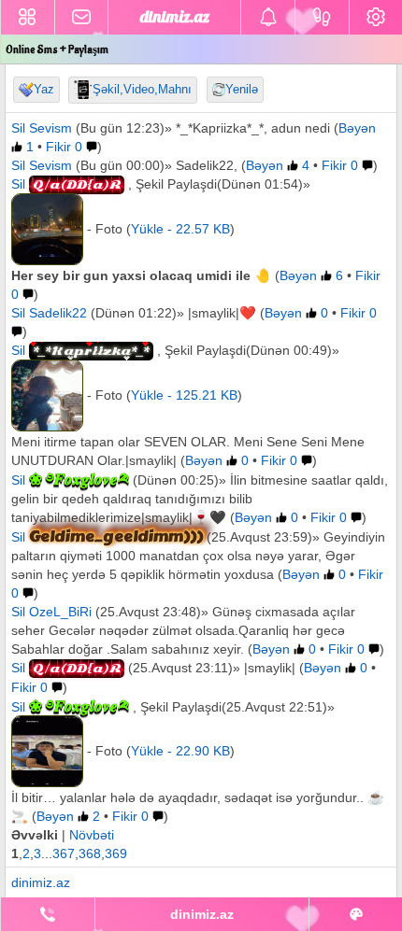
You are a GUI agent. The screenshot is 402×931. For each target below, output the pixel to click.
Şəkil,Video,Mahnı (142, 89)
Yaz (44, 89)
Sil (18, 127)
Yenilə (241, 89)
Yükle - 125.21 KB (184, 395)
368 (90, 853)
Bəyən (266, 165)
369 (116, 853)
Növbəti (91, 834)
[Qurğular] (375, 17)
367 (63, 853)
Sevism (50, 127)
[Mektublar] (268, 17)
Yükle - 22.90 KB (180, 750)
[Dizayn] (355, 914)
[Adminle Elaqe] (48, 914)
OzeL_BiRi (60, 611)
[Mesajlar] (82, 17)
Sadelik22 (58, 312)
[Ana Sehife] (27, 17)
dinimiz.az (40, 882)
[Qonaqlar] (322, 17)
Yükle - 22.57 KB (180, 228)
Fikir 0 (64, 146)
